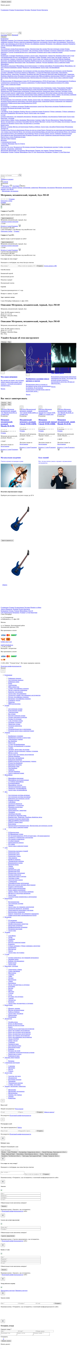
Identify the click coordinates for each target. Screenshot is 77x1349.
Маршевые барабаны (7, 62)
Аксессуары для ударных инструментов (45, 59)
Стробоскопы (20, 93)
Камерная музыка (19, 137)
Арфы (43, 120)
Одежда (22, 143)
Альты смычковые (20, 120)
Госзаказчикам (19, 10)
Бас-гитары (43, 49)
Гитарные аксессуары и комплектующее (50, 52)
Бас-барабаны (57, 55)
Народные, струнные (7, 118)
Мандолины (31, 120)
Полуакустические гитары (55, 49)
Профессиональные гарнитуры (34, 106)
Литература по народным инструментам (59, 130)
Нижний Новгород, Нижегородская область (54, 1152)
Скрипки (38, 120)
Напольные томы (20, 62)
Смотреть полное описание (9, 221)
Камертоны (58, 150)
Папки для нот (49, 133)
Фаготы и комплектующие (34, 111)
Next (9, 342)
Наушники (4, 105)
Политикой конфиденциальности (20, 1115)
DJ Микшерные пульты (19, 81)
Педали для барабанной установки (24, 57)
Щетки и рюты (27, 59)
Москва (4, 1152)
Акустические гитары (8, 49)
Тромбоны (16, 111)
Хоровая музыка (67, 133)
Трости (26, 113)
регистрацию (5, 446)
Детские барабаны (48, 62)
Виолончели (55, 120)
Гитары (3, 47)
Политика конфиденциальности (11, 666)
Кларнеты (46, 111)
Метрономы (4, 150)
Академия (4, 35)
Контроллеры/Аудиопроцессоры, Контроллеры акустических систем (31, 77)
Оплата (39, 10)
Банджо (32, 121)
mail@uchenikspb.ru (7, 645)
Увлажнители (18, 147)
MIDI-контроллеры (19, 45)
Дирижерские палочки (50, 147)
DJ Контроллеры (6, 81)
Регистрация (19, 1109)
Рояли (43, 40)
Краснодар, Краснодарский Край (32, 1156)
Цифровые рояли (34, 40)
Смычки (73, 121)
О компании (5, 10)
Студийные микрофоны (45, 66)
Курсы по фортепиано (18, 130)
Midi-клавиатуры (59, 40)
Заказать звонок (6, 1)
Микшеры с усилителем (36, 72)
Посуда (17, 143)
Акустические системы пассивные (34, 71)
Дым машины (61, 88)
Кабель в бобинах (34, 127)
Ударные (3, 54)
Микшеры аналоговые (51, 72)
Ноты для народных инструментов (52, 132)
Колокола (12, 123)
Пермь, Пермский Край (8, 1154)
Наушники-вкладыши (15, 108)
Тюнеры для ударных (42, 150)
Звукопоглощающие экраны (13, 67)
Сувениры (4, 143)
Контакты (45, 10)
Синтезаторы (49, 40)
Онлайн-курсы (5, 130)
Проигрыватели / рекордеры (10, 74)
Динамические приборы (14, 89)
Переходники (60, 127)
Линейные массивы (32, 74)
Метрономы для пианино (17, 150)
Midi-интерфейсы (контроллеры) (49, 76)
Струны (10, 52)
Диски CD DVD (39, 133)
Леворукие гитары (63, 50)
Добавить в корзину (7, 179)
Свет (2, 86)
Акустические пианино (21, 40)
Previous (4, 342)
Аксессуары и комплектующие (63, 77)
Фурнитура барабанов (66, 61)
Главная (3, 187)
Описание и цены (6, 201)
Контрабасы (68, 120)
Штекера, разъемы (6, 127)
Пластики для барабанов (9, 61)
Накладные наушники (52, 106)
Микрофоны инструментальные (26, 66)
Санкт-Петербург (12, 1152)
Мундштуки (20, 113)
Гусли (53, 121)
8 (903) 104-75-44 (6, 642)
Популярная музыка (7, 135)
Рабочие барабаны (64, 59)
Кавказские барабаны (24, 61)
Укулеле (48, 120)
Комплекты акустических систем (55, 71)
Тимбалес (38, 62)
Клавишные (4, 38)
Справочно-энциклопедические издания (58, 135)
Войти (20, 1127)
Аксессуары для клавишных (57, 42)
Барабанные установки (8, 55)
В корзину (15, 226)
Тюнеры (51, 150)
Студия (3, 115)
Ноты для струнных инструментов (30, 132)
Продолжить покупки (8, 1290)
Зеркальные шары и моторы (52, 91)
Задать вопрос (6, 204)
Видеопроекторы (6, 99)
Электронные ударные (45, 55)
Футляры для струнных (62, 121)
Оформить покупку (21, 1290)
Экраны (29, 99)
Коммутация (62, 116)
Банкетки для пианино (40, 42)
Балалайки (25, 121)
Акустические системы (19, 99)
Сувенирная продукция (8, 142)
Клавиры (29, 135)
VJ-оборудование (40, 83)
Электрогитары (34, 49)
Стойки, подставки (64, 147)
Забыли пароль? (49, 1112)
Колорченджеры (42, 89)
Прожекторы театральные (21, 91)
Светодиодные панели (8, 93)
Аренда (3, 609)
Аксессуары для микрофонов (50, 67)
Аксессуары (27, 96)
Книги (43, 130)
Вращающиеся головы (30, 89)
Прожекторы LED (65, 89)
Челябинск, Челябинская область (11, 1156)
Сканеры (56, 89)
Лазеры (50, 89)
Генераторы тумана (50, 88)
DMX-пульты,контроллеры (24, 94)
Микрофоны (5, 64)
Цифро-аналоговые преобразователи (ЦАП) (22, 103)
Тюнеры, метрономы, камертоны (11, 149)
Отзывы (11, 10)
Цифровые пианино (7, 40)
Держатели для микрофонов (31, 67)
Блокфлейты (11, 113)
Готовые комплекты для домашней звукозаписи (16, 116)
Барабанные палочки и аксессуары (27, 55)
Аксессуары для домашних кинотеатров (46, 99)
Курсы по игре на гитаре (33, 130)
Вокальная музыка (20, 135)
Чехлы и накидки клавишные (23, 42)
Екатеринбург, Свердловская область (29, 1152)
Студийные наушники (17, 106)
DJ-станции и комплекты (27, 83)
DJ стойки (65, 83)
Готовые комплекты (36, 91)
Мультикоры (69, 127)
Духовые (3, 110)
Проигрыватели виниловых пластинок (19, 101)
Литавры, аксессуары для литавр (51, 57)
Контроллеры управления (41, 101)
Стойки (37, 57)
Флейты (22, 111)
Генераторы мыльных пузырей (10, 88)
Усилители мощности (21, 72)
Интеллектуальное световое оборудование (59, 93)
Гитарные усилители (50, 50)
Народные (66, 152)
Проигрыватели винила (54, 83)
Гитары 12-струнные (21, 50)
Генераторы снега (38, 88)
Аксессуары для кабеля (48, 127)
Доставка (27, 10)
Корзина (15, 35)
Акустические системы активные (11, 71)
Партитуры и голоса (7, 137)
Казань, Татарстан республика (48, 1154)
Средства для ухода (7, 147)
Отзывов (12, 199)
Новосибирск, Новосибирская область (27, 1154)
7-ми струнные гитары (35, 50)
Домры (61, 120)
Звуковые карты (37, 116)
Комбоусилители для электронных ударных (45, 61)
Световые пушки (66, 91)
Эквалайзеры (63, 72)
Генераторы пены (26, 88)
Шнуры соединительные (21, 127)
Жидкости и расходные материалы (12, 96)
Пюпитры (9, 45)
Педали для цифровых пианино (35, 44)
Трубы (11, 111)
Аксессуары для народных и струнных (27, 123)
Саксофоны (4, 111)
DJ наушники (5, 106)
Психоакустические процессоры (28, 76)
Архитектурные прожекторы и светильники (45, 96)
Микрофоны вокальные (8, 66)
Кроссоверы (5, 77)
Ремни (37, 121)
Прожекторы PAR (6, 91)
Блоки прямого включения (42, 94)
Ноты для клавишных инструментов (22, 133)
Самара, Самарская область (51, 1156)
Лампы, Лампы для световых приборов (63, 94)
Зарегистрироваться (7, 218)
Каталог (4, 37)
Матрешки (11, 143)
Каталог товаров (11, 187)
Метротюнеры (30, 150)
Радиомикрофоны (58, 66)
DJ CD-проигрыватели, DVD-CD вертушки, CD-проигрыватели (48, 81)
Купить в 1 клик (6, 226)
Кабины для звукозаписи (50, 116)
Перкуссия (65, 55)
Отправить (40, 266)
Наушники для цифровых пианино (57, 44)
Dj (1, 79)
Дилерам (33, 10)
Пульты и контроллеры (8, 94)
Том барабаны (30, 62)
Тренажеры (39, 147)
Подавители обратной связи (48, 74)
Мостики (42, 121)
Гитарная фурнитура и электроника (25, 52)
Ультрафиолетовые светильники (35, 93)
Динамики (22, 74)
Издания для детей (38, 135)
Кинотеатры (5, 98)
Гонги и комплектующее (62, 62)
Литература (4, 123)
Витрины (4, 140)
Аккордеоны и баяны (7, 120)
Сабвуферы (10, 72)
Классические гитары (22, 49)
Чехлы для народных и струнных (11, 121)
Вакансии (9, 609)
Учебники (58, 133)
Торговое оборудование (8, 138)
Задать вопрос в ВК (50, 266)
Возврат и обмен (36, 607)
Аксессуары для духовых (37, 113)
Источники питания (29, 147)
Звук (2, 69)
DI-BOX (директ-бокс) (67, 76)
